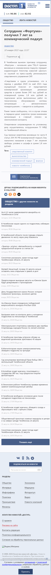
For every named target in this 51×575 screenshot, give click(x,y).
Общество (9, 46)
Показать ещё (25, 442)
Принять (25, 571)
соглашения (30, 562)
